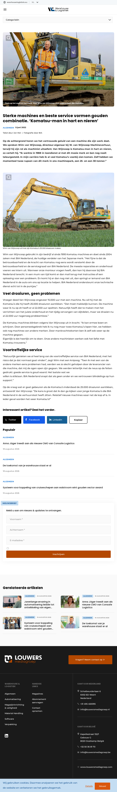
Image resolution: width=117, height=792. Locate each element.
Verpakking (11, 724)
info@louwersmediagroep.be (95, 752)
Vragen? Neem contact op (88, 659)
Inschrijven (58, 554)
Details (89, 786)
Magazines (37, 693)
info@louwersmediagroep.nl (95, 709)
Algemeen (8, 128)
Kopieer (78, 419)
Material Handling (14, 713)
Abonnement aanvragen (39, 701)
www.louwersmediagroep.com (96, 767)
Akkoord (102, 786)
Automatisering (13, 699)
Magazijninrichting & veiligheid (14, 706)
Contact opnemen (37, 709)
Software (9, 719)
